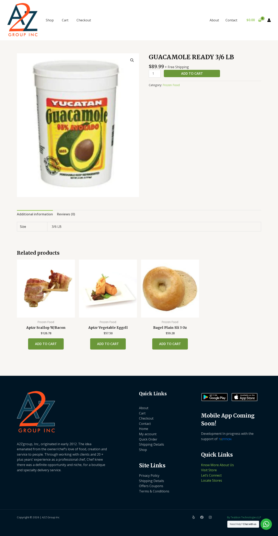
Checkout (84, 20)
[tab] (35, 214)
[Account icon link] (269, 20)
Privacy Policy (149, 475)
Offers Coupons (151, 486)
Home (143, 428)
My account (148, 434)
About (214, 20)
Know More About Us (217, 465)
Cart (65, 20)
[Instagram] (210, 517)
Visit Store (209, 470)
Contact (231, 20)
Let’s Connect (211, 475)
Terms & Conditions (154, 491)
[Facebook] (202, 517)
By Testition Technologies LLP (244, 517)
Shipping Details (151, 444)
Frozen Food (171, 85)
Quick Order (148, 439)
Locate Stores (211, 480)
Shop (50, 20)
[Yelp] (193, 517)
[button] (132, 60)
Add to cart (192, 73)
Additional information (35, 214)
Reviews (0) (66, 214)
